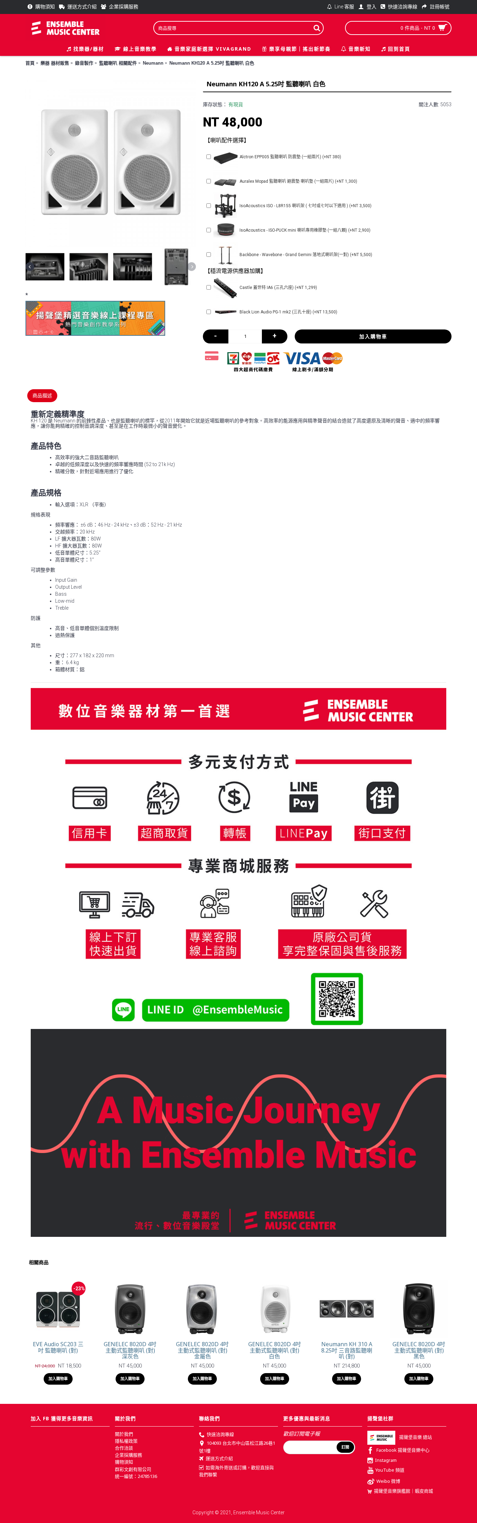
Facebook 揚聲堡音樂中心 (403, 1450)
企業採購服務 (128, 1455)
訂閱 (345, 1447)
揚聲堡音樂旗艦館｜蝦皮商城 (403, 1491)
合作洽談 (124, 1448)
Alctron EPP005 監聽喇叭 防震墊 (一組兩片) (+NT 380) (290, 156)
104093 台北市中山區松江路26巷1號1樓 (237, 1447)
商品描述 (42, 395)
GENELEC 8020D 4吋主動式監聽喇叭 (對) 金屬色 (202, 1350)
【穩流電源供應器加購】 (235, 271)
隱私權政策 (126, 1441)
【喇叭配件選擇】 (227, 140)
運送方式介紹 (219, 1458)
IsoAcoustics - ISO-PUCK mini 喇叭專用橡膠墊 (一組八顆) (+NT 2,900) (305, 230)
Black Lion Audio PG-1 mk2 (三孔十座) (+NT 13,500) (288, 312)
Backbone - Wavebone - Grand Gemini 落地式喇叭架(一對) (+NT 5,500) (306, 254)
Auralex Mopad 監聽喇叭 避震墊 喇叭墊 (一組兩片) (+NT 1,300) (298, 181)
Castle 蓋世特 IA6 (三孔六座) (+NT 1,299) (278, 287)
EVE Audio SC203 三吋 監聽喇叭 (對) (58, 1347)
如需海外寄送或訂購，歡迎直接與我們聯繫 (236, 1471)
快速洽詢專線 (220, 1434)
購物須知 (124, 1462)
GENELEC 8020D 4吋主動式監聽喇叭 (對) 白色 (274, 1350)
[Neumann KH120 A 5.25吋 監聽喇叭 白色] (110, 162)
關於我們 (124, 1434)
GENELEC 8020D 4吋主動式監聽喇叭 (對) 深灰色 (130, 1350)
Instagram (386, 1460)
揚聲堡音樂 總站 (415, 1437)
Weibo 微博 (388, 1481)
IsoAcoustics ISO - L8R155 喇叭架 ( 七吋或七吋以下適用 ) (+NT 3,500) (306, 205)
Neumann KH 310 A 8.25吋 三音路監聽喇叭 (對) (346, 1350)
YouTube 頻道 (389, 1470)
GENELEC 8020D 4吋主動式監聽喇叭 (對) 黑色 (418, 1350)
